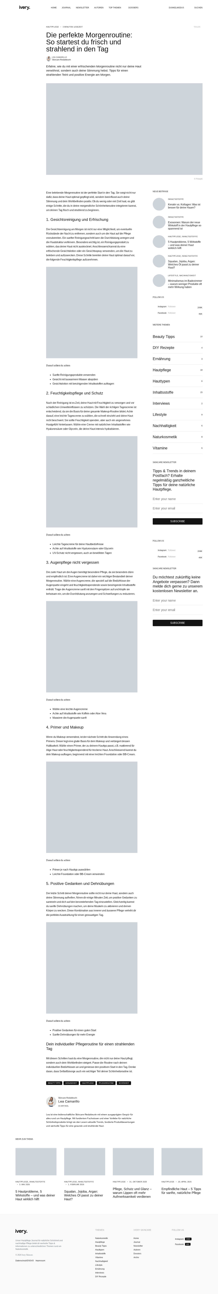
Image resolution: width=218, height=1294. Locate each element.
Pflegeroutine (106, 1083)
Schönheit (124, 1083)
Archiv (136, 1257)
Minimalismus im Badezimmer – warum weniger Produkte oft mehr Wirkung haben (185, 283)
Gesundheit (71, 1083)
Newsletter (138, 1246)
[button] (16, 7)
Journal (137, 1242)
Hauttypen (99, 1250)
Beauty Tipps (54, 1083)
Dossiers (137, 1253)
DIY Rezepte (100, 1276)
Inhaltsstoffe (176, 199)
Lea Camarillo (59, 57)
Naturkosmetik (101, 1238)
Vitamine (99, 1257)
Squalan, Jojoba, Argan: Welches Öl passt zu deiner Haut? (183, 264)
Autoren (137, 1250)
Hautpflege (52, 27)
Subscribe (177, 521)
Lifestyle (173, 275)
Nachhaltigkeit (187, 275)
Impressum (40, 1261)
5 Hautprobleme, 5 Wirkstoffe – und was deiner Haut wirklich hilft (184, 244)
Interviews (99, 1273)
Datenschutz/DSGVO (24, 1261)
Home (136, 1238)
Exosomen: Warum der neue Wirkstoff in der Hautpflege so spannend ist (184, 225)
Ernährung (100, 1269)
